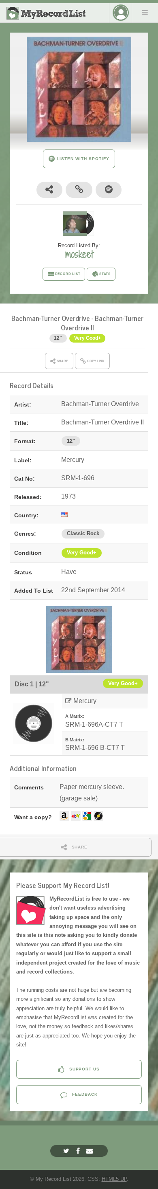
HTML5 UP (114, 1179)
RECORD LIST (68, 274)
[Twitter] (67, 1150)
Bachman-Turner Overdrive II (102, 322)
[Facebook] (79, 1150)
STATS (105, 274)
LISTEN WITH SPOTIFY (82, 158)
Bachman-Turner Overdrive (50, 318)
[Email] (90, 1150)
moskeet (79, 254)
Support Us (84, 1069)
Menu (145, 12)
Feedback (84, 1094)
